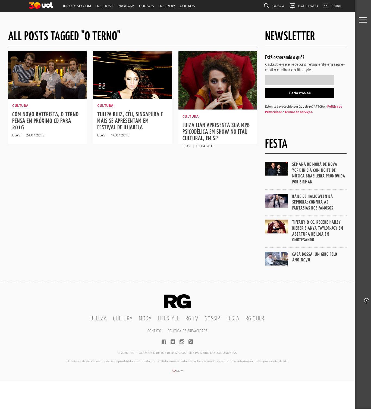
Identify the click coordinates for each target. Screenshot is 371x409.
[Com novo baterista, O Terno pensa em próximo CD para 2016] (47, 97)
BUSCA (278, 6)
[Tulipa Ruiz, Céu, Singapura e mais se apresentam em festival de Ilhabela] (132, 97)
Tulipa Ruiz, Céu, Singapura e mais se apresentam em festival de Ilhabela (130, 121)
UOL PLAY (166, 6)
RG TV (192, 319)
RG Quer (255, 319)
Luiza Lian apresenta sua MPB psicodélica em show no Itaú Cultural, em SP (216, 132)
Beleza (98, 319)
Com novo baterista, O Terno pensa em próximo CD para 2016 (45, 121)
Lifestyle (168, 319)
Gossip (212, 319)
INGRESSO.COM (77, 6)
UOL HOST (104, 6)
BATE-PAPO (308, 6)
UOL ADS (187, 6)
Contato (154, 331)
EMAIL (336, 6)
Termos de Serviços (298, 112)
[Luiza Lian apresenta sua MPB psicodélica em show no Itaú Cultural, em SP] (217, 108)
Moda (145, 319)
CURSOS (146, 6)
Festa (233, 319)
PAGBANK (126, 6)
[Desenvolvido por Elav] (177, 372)
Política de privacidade (187, 331)
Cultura (123, 319)
